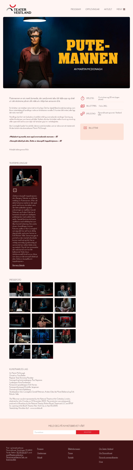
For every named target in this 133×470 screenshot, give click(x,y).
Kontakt (71, 457)
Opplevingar (92, 9)
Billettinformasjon (74, 449)
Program (76, 9)
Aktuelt (108, 9)
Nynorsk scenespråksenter (108, 457)
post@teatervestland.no (14, 455)
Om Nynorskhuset (105, 453)
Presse (70, 453)
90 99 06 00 (22, 452)
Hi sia (101, 461)
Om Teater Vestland (106, 449)
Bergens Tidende (18, 265)
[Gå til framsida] (18, 9)
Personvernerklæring (13, 457)
